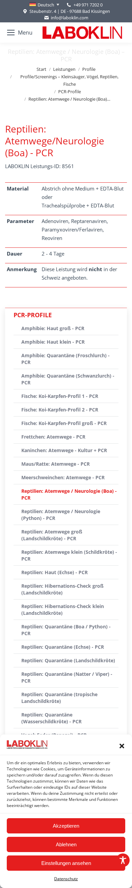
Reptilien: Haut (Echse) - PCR (54, 572)
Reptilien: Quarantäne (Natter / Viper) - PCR (66, 677)
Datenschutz (66, 879)
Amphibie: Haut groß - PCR (52, 328)
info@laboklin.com (69, 18)
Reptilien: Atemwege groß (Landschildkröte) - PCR (51, 535)
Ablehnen (66, 844)
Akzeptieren (66, 826)
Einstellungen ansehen (66, 863)
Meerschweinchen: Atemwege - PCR (63, 477)
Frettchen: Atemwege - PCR (53, 436)
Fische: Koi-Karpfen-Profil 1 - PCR (59, 396)
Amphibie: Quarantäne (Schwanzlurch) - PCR (67, 379)
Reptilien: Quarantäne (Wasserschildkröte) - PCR (51, 718)
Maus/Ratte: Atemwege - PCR (55, 464)
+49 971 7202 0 (88, 5)
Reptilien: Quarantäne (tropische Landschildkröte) (59, 697)
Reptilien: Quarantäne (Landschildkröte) (68, 660)
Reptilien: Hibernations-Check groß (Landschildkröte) (62, 589)
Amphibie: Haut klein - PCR (53, 342)
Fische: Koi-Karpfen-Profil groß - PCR (64, 423)
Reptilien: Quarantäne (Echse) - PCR (62, 647)
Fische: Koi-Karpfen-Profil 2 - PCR (59, 409)
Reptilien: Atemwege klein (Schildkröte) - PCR (69, 555)
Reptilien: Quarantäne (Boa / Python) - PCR (66, 630)
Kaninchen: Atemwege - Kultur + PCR (64, 450)
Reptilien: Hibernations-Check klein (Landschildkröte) (62, 609)
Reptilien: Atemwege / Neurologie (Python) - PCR (60, 514)
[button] (121, 746)
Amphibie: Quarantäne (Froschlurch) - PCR (65, 358)
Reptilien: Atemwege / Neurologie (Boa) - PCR (69, 494)
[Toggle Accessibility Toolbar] (122, 860)
